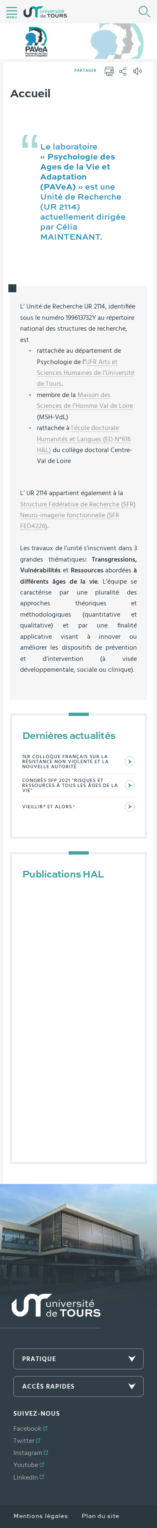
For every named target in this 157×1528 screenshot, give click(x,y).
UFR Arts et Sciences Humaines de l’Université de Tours (85, 373)
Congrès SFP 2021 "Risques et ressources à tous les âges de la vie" (70, 785)
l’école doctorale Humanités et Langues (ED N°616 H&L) (84, 439)
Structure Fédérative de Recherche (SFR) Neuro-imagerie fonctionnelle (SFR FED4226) (78, 515)
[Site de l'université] (50, 1311)
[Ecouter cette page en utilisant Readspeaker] (139, 74)
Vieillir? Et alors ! (48, 806)
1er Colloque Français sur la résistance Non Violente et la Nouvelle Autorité (65, 761)
